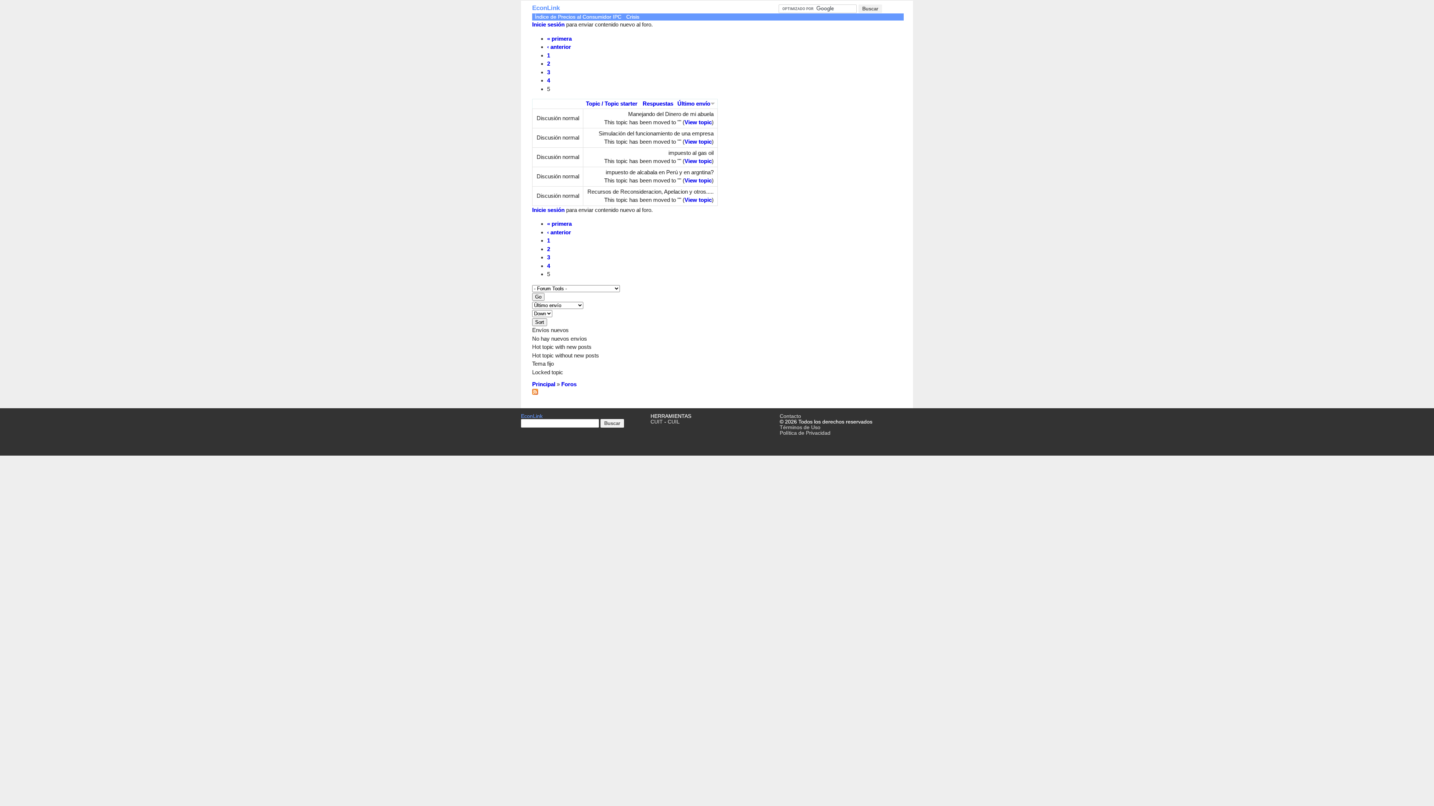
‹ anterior (559, 47)
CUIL (674, 422)
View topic (698, 122)
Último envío (693, 103)
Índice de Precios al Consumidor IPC (578, 17)
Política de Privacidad (805, 433)
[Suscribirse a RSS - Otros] (535, 393)
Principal (543, 384)
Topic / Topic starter (611, 103)
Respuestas (658, 103)
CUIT (657, 422)
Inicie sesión (548, 24)
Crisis (632, 17)
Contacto (790, 416)
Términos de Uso (800, 427)
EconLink (546, 8)
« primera (559, 38)
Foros (569, 384)
